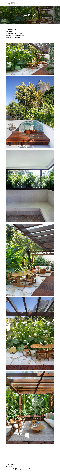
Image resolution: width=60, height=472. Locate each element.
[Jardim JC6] (30, 222)
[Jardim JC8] (30, 296)
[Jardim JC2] (30, 148)
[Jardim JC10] (30, 369)
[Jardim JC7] (30, 75)
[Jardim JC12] (30, 443)
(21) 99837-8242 (13, 467)
